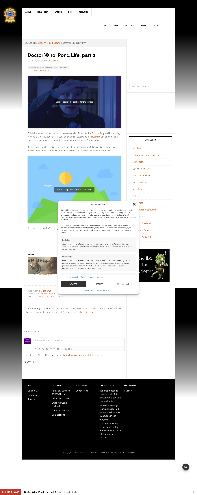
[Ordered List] (51, 349)
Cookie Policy (90, 290)
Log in (131, 452)
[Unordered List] (54, 349)
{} (69, 349)
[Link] (66, 349)
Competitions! (58, 415)
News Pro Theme (88, 452)
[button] (134, 204)
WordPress (122, 452)
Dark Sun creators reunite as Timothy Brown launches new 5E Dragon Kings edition (110, 430)
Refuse (99, 284)
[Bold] (36, 349)
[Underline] (43, 349)
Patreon (136, 196)
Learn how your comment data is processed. (85, 355)
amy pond (43, 294)
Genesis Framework (107, 452)
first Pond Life (98, 136)
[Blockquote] (58, 349)
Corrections (33, 395)
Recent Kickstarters (61, 410)
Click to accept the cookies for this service (74, 102)
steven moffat (56, 296)
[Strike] (47, 349)
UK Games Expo (141, 230)
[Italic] (39, 349)
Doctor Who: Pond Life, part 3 (40, 274)
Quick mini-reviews (61, 398)
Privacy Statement (103, 290)
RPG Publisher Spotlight (144, 209)
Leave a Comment (40, 70)
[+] (72, 349)
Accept (73, 284)
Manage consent (185, 467)
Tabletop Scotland (142, 223)
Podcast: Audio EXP (142, 237)
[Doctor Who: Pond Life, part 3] (42, 265)
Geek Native (45, 27)
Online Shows (45, 291)
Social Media (139, 216)
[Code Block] (62, 349)
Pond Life (32, 296)
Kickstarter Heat (140, 182)
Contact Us (33, 390)
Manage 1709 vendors (72, 277)
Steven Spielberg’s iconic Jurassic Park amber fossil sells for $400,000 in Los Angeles (110, 412)
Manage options (124, 284)
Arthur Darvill (55, 294)
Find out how (86, 312)
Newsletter (138, 189)
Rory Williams (43, 296)
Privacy (31, 399)
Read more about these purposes (93, 277)
